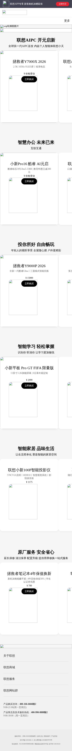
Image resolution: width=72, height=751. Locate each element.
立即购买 (29, 79)
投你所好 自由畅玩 (36, 244)
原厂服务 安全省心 (36, 552)
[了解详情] (36, 646)
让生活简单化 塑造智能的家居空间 (36, 454)
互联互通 (36, 148)
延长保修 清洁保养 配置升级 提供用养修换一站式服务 (36, 558)
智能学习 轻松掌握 (36, 346)
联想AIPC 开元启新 (36, 40)
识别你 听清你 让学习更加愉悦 (36, 352)
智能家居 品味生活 (36, 448)
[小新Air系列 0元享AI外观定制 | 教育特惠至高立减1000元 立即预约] (36, 26)
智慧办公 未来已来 (36, 142)
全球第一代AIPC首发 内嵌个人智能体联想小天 (36, 46)
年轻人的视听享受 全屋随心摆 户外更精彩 (36, 250)
